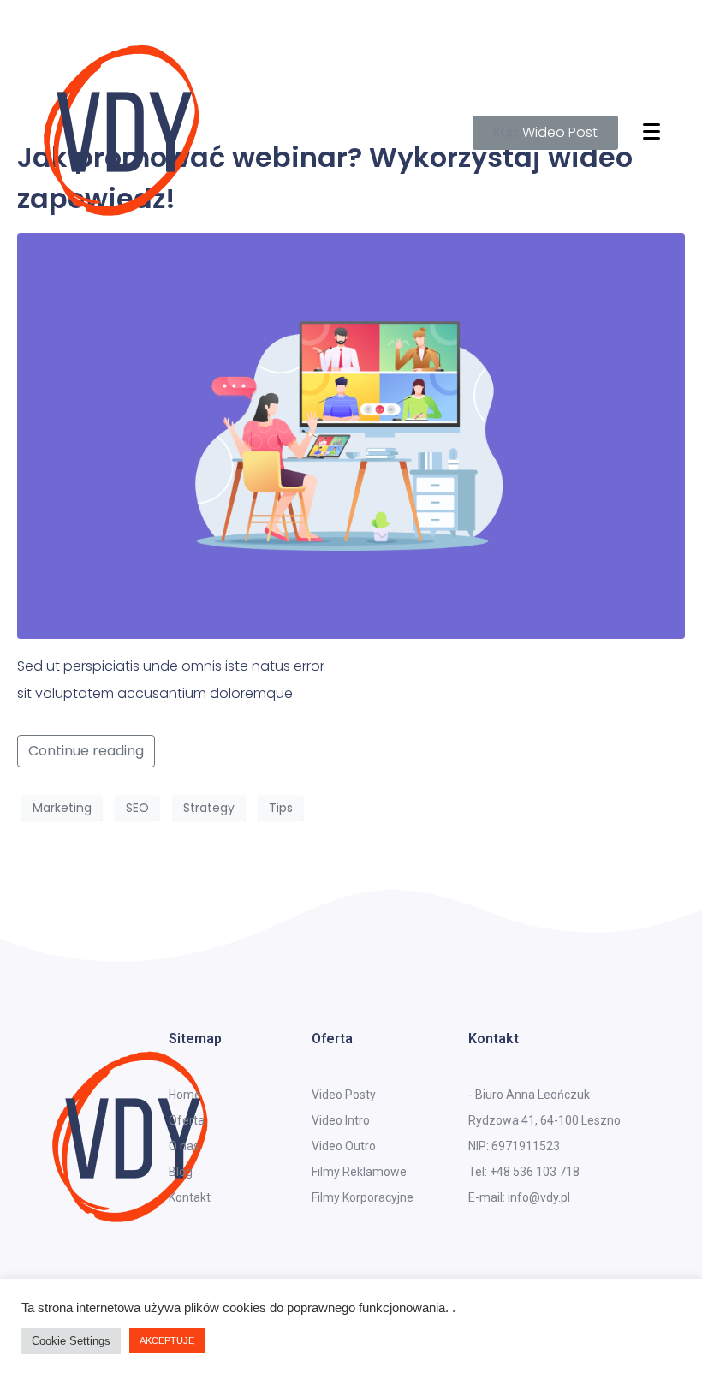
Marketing (62, 807)
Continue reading (86, 751)
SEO (137, 807)
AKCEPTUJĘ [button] (167, 1340)
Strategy (209, 807)
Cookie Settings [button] (71, 1340)
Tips (281, 807)
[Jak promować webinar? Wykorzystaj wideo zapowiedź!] (351, 435)
